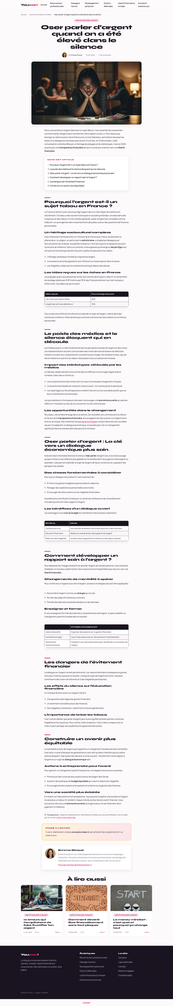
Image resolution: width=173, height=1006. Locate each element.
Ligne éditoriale (125, 962)
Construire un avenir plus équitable (67, 185)
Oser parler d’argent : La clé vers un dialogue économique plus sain (82, 173)
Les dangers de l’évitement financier (67, 181)
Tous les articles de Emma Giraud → (75, 865)
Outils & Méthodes (108, 5)
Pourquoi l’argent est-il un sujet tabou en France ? (74, 164)
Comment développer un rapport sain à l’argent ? (73, 177)
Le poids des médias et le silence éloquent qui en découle (77, 169)
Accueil (44, 4)
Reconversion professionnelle (57, 5)
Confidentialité (125, 975)
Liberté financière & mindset (126, 5)
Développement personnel (92, 5)
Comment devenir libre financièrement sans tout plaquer (85, 922)
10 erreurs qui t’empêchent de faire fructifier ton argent (39, 923)
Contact (122, 966)
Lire (57, 932)
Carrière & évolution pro (143, 5)
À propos (122, 957)
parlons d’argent (89, 421)
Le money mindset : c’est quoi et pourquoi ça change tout (130, 923)
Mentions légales (126, 971)
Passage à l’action (75, 5)
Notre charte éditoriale (66, 817)
